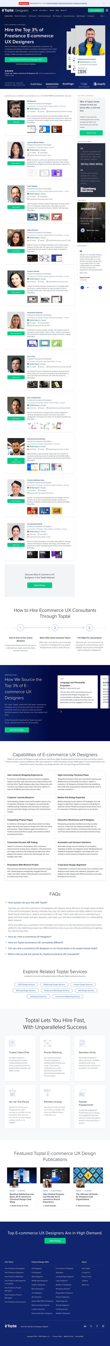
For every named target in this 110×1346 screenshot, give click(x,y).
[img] (87, 62)
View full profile (16, 109)
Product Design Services (83, 984)
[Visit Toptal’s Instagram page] (103, 1326)
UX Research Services (38, 996)
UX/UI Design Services (26, 984)
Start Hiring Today (17, 730)
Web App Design (49, 361)
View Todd (16, 207)
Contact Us (86, 1272)
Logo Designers (61, 1280)
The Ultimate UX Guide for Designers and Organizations (87, 1196)
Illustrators (59, 1272)
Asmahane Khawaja (35, 312)
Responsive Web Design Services (56, 990)
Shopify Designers (62, 1305)
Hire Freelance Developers (14, 1268)
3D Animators (36, 1297)
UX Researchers (62, 1309)
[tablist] (91, 287)
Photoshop (47, 485)
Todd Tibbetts (32, 186)
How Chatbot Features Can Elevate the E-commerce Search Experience (53, 1197)
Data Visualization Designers (42, 1313)
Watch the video (92, 231)
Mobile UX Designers (21, 16)
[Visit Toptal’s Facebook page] (97, 1326)
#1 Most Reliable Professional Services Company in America (67, 3)
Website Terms (68, 1336)
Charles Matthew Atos (35, 480)
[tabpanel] (91, 266)
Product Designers (62, 1297)
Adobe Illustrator (56, 485)
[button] (103, 16)
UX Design (57, 529)
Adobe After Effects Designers (42, 1301)
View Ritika (16, 251)
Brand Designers (38, 1289)
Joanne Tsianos (33, 271)
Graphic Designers (38, 1284)
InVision (51, 403)
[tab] (87, 287)
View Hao (16, 545)
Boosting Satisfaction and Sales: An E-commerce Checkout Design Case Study (22, 1197)
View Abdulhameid (16, 461)
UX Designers (33, 16)
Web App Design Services (25, 990)
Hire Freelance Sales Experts (15, 1302)
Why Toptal (86, 1268)
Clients (52, 10)
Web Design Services (86, 990)
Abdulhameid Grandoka (36, 439)
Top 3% (35, 10)
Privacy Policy (57, 1336)
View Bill (16, 122)
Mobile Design (56, 1191)
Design (12, 1191)
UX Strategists (37, 1293)
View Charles (16, 501)
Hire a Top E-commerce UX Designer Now (26, 59)
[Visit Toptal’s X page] (91, 1326)
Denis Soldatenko (34, 397)
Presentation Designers (64, 1293)
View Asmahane (16, 333)
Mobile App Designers (44, 16)
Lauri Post (31, 356)
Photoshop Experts (63, 1289)
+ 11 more (51, 147)
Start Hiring (39, 585)
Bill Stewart (31, 101)
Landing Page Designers (65, 1276)
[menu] (107, 10)
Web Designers (57, 16)
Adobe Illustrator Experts (40, 1305)
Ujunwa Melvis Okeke (35, 142)
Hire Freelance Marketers (14, 1276)
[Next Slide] (100, 287)
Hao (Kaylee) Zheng (85, 59)
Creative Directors (38, 1309)
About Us (63, 10)
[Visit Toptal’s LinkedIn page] (85, 1326)
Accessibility (79, 1336)
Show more (83, 273)
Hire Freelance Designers (14, 1272)
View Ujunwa (16, 163)
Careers (85, 1280)
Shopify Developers (69, 16)
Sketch (46, 403)
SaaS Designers (81, 16)
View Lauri (16, 377)
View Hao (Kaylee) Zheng (90, 40)
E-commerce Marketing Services (68, 996)
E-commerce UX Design (35, 106)
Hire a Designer (96, 10)
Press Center (86, 1276)
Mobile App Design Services (54, 984)
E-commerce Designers (64, 1268)
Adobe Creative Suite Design (53, 191)
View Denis (16, 418)
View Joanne (16, 292)
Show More (31, 122)
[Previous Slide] (82, 287)
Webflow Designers (63, 1313)
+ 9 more (62, 403)
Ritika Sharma (32, 230)
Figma (46, 106)
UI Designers (91, 16)
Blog (57, 10)
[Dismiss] (104, 3)
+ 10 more (62, 106)
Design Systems (53, 106)
